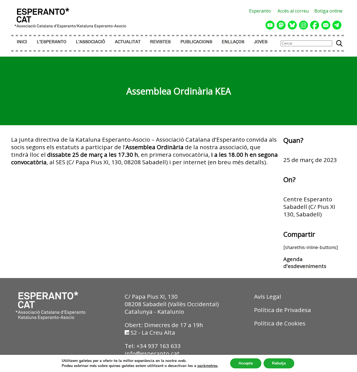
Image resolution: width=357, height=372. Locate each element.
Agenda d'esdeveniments (304, 262)
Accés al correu (293, 11)
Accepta (245, 363)
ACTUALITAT (128, 42)
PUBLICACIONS (196, 42)
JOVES (260, 42)
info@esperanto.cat (152, 353)
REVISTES (160, 42)
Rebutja (279, 363)
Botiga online (328, 11)
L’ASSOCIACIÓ (90, 42)
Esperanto (260, 11)
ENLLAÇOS (233, 42)
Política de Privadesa (282, 310)
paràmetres (207, 365)
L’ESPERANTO (51, 42)
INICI (22, 42)
